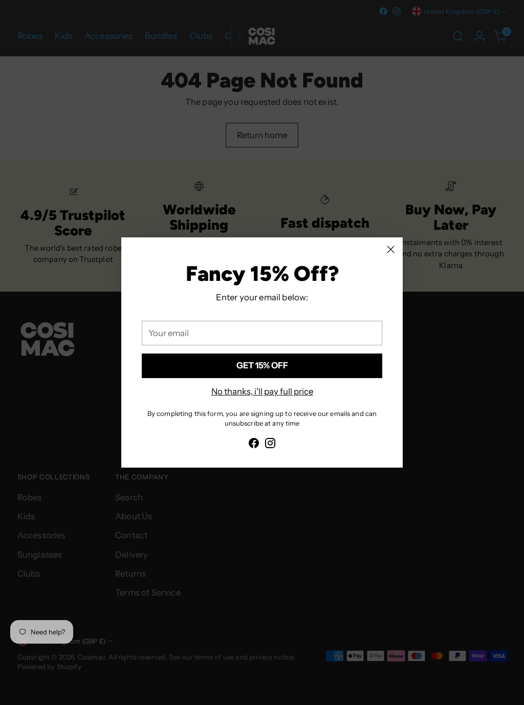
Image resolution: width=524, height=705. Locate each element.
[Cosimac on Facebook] (254, 445)
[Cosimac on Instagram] (270, 445)
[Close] (391, 249)
